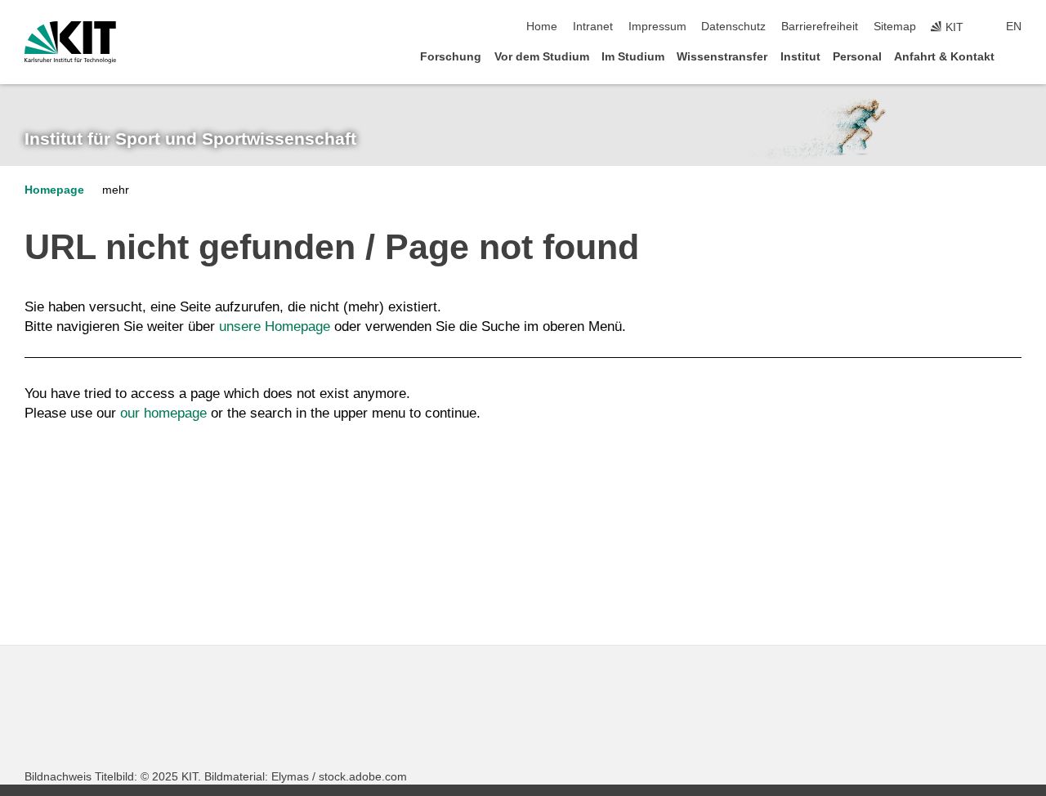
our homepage (163, 413)
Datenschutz (733, 26)
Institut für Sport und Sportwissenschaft (190, 139)
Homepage (54, 190)
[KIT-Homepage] (70, 42)
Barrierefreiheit (819, 26)
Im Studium (632, 57)
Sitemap (895, 26)
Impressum (657, 26)
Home (541, 26)
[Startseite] (1016, 56)
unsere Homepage (274, 326)
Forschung (450, 57)
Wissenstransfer (722, 57)
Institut (800, 57)
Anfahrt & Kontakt (944, 57)
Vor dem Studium (541, 57)
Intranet (593, 26)
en (1013, 26)
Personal (857, 57)
